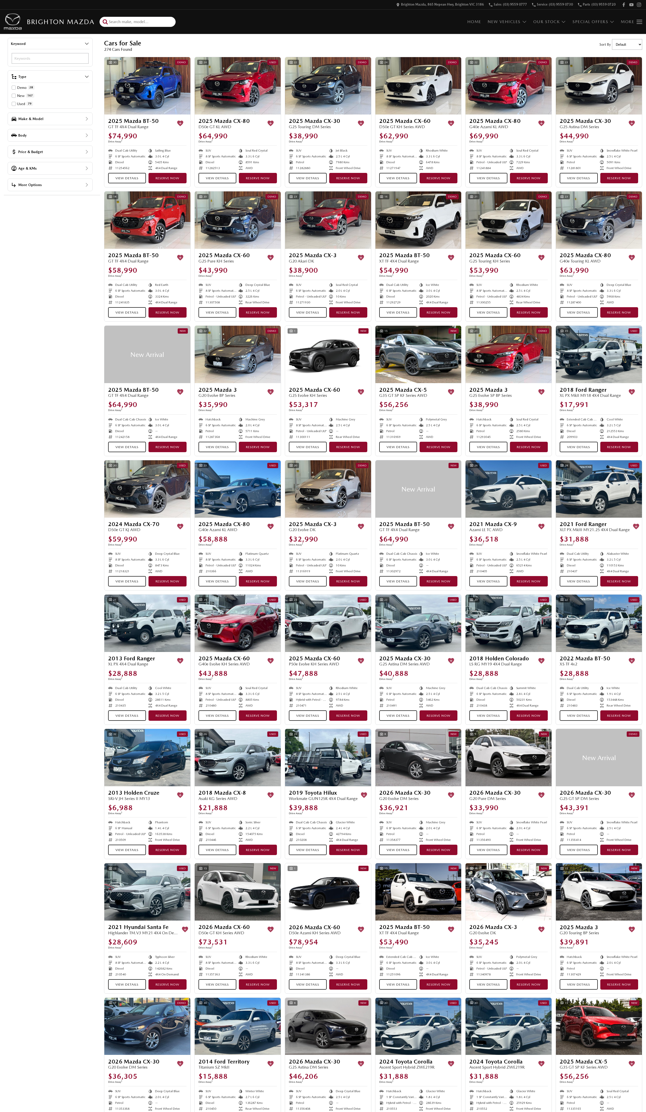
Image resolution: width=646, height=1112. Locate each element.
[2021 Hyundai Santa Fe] (147, 892)
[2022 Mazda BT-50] (599, 623)
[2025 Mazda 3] (238, 354)
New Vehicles (504, 21)
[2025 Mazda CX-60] (418, 86)
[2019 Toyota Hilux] (328, 757)
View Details (127, 178)
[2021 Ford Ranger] (599, 489)
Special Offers (590, 21)
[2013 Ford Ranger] (147, 623)
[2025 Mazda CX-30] (328, 86)
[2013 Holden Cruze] (147, 757)
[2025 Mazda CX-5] (418, 354)
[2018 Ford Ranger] (599, 354)
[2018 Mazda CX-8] (238, 757)
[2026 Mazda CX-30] (418, 757)
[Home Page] (13, 21)
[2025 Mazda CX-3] (328, 220)
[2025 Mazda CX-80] (238, 86)
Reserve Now (167, 178)
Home (474, 21)
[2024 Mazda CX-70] (147, 489)
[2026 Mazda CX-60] (238, 892)
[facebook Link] (624, 5)
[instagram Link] (639, 5)
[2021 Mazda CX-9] (509, 489)
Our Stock (546, 21)
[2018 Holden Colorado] (509, 623)
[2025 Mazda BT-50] (147, 86)
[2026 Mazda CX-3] (509, 892)
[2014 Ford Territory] (238, 1026)
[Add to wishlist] (180, 123)
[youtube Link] (631, 5)
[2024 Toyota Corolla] (418, 1026)
